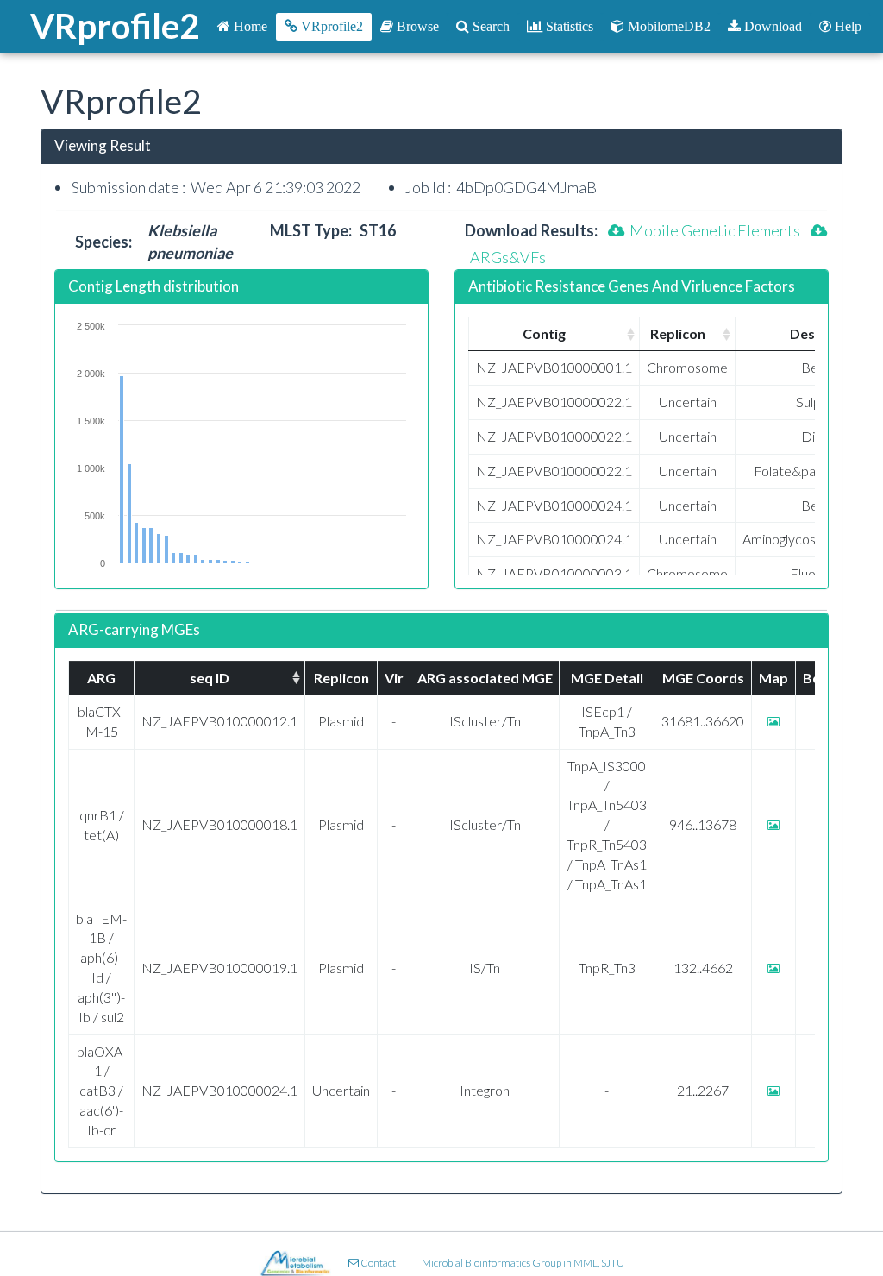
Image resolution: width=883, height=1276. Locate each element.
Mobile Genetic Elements (712, 230)
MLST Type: (315, 230)
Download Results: (531, 230)
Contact (377, 1262)
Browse (416, 26)
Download (771, 26)
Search (489, 26)
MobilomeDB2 (667, 26)
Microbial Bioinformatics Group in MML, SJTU (523, 1262)
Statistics (567, 26)
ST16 (378, 230)
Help (846, 26)
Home (248, 26)
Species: (111, 241)
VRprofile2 (330, 26)
